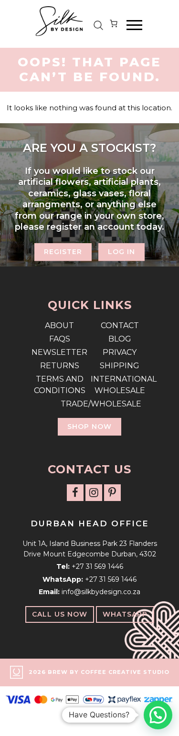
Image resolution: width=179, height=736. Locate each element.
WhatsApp (125, 614)
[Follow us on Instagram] (93, 492)
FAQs (59, 338)
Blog (119, 338)
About (59, 325)
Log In (121, 252)
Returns (59, 365)
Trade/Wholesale (90, 403)
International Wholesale (120, 384)
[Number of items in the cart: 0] (113, 25)
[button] (158, 715)
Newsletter (59, 352)
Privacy (120, 352)
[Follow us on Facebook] (75, 492)
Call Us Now (59, 614)
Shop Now (89, 426)
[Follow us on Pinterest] (112, 492)
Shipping (119, 365)
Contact (120, 325)
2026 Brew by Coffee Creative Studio (99, 672)
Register (63, 252)
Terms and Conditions (59, 384)
